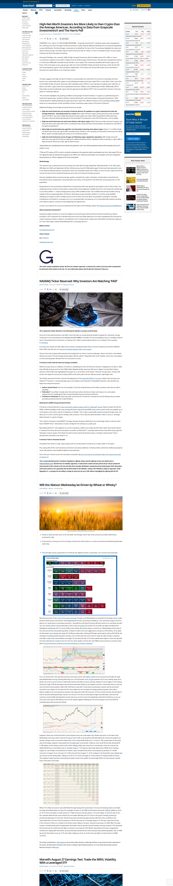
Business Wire (25, 130)
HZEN (127, 87)
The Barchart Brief (26, 107)
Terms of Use (129, 149)
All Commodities (26, 70)
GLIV (127, 74)
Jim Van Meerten (26, 49)
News (76, 10)
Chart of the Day (26, 26)
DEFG (127, 92)
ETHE (127, 52)
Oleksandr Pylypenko (27, 55)
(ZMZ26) (75, 745)
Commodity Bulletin (27, 117)
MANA (127, 38)
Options (33, 10)
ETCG (127, 65)
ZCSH (127, 83)
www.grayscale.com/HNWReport (111, 206)
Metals (24, 78)
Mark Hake (25, 53)
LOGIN (134, 6)
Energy (24, 72)
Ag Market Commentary (28, 121)
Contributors (25, 24)
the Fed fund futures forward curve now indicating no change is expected (67, 643)
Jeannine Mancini (26, 47)
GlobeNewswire (26, 132)
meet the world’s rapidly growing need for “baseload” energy (81, 407)
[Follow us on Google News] (63, 38)
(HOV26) (50, 628)
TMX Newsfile (25, 134)
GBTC (127, 47)
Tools (83, 10)
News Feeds (25, 27)
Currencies (58, 10)
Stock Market (25, 99)
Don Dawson (25, 41)
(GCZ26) (56, 633)
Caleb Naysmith (26, 37)
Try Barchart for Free (143, 6)
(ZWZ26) (107, 810)
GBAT (127, 56)
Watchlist (74, 5)
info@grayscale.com (46, 242)
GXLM (127, 69)
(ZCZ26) (91, 679)
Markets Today (26, 18)
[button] (149, 10)
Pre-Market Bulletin (27, 115)
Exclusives (24, 22)
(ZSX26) (116, 753)
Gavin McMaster (26, 45)
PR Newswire (25, 136)
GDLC (127, 78)
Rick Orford (25, 59)
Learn (90, 10)
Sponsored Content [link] (68, 284)
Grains (24, 74)
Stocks (25, 10)
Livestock (24, 76)
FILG (127, 98)
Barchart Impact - (44, 284)
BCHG (127, 102)
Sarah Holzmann (26, 63)
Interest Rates (25, 96)
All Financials (25, 86)
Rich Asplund (25, 57)
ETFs (41, 10)
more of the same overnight (66, 618)
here (106, 269)
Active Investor (26, 109)
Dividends (24, 90)
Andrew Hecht (26, 33)
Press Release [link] (77, 34)
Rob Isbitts (25, 61)
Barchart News (26, 20)
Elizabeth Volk (25, 43)
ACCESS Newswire (27, 129)
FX (23, 94)
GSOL (127, 43)
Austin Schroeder (26, 35)
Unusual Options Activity (28, 111)
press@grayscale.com (46, 230)
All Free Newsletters (27, 105)
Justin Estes (25, 51)
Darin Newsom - (43, 488)
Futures (48, 10)
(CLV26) (81, 626)
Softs (23, 80)
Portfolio (80, 5)
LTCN (127, 61)
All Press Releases (26, 127)
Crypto (24, 88)
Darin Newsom (26, 39)
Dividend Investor (27, 113)
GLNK (127, 34)
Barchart (50, 488)
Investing (68, 10)
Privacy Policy (138, 149)
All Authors (25, 65)
